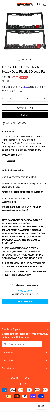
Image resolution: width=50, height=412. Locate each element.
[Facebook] (20, 384)
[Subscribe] (45, 344)
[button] (45, 4)
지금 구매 (25, 115)
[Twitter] (29, 384)
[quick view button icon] (42, 50)
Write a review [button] (25, 301)
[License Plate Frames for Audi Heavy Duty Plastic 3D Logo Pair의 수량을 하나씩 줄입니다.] (10, 98)
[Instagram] (25, 384)
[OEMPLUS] (25, 4)
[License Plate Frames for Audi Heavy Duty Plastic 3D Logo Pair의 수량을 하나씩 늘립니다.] (44, 98)
